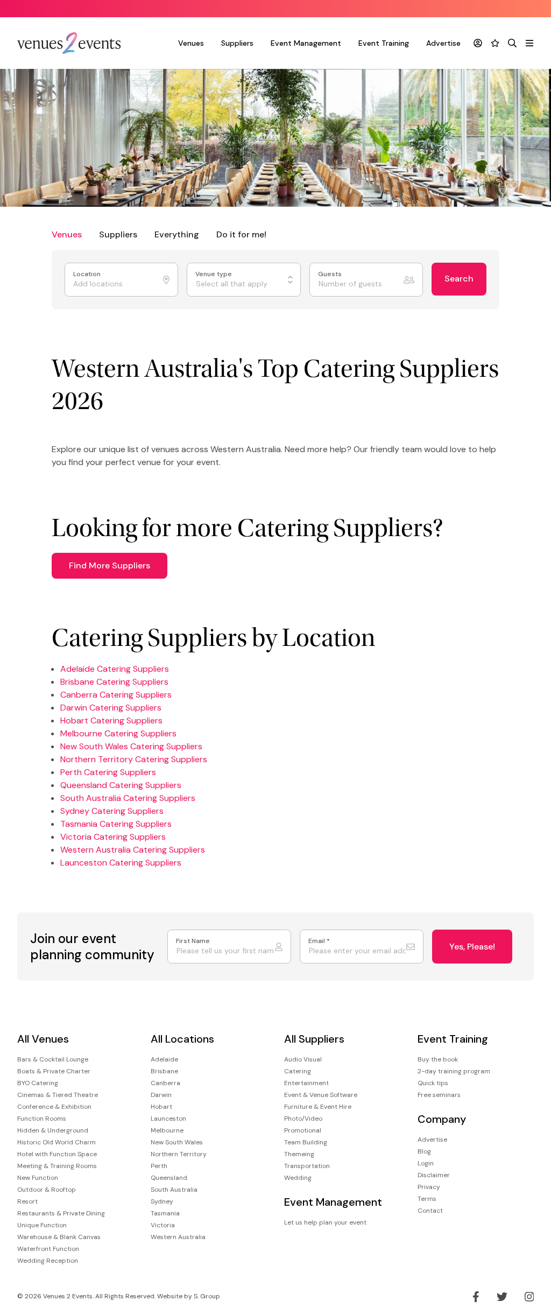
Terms (427, 1198)
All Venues (43, 1039)
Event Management (306, 43)
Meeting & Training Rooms (57, 1166)
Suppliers (237, 43)
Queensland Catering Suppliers (120, 785)
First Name (193, 941)
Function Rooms (41, 1118)
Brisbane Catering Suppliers (114, 681)
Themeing (299, 1154)
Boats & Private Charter (53, 1071)
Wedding (298, 1177)
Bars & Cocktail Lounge (52, 1059)
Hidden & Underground (52, 1130)
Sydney (162, 1201)
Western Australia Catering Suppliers (132, 849)
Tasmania (165, 1213)
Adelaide (164, 1059)
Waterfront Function (48, 1248)
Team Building (305, 1142)
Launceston (168, 1118)
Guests (330, 274)
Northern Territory (179, 1154)
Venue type (214, 274)
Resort (27, 1201)
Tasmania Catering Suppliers (116, 823)
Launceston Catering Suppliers (120, 862)
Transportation (307, 1166)
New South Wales (177, 1142)
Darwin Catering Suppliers (110, 707)
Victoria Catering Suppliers (113, 836)
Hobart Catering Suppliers (111, 720)
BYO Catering (37, 1083)
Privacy (429, 1187)
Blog (424, 1151)
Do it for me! (241, 234)
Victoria (163, 1225)
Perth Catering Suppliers (108, 772)
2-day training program (454, 1071)
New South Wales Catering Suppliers (131, 746)
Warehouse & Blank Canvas (59, 1237)
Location (87, 274)
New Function (37, 1177)
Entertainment (306, 1083)
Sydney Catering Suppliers (112, 811)
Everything (176, 234)
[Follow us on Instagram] (529, 1296)
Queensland (169, 1177)
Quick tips (433, 1083)
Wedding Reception (47, 1260)
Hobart (161, 1106)
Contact (430, 1210)
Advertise (443, 43)
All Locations (182, 1039)
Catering (297, 1071)
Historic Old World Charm (56, 1142)
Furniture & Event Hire (317, 1106)
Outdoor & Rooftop (46, 1189)
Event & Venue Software (320, 1095)
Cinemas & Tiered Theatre (57, 1095)
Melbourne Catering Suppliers (118, 733)
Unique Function (42, 1225)
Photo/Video (303, 1118)
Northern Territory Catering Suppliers (133, 759)
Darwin (161, 1095)
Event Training (383, 43)
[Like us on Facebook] (476, 1296)
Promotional (302, 1130)
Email (319, 941)
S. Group (207, 1296)
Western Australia (178, 1237)
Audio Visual (303, 1059)
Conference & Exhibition (54, 1106)
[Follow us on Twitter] (502, 1296)
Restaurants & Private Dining (61, 1213)
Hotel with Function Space (57, 1154)
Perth (159, 1166)
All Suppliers (314, 1039)
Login (426, 1163)
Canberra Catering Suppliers (116, 694)
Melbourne (167, 1130)
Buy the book (438, 1059)
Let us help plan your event (325, 1222)
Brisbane (164, 1071)
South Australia (174, 1189)
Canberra (165, 1083)
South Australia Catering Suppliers (127, 798)
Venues (191, 43)
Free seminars (439, 1095)
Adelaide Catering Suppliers (114, 668)
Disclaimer (434, 1175)
